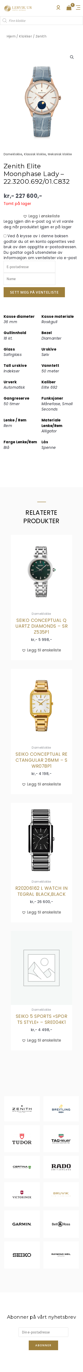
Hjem (11, 36)
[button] (72, 57)
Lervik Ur (18, 8)
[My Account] (58, 8)
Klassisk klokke (35, 154)
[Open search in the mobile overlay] (41, 20)
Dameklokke (13, 154)
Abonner (43, 1345)
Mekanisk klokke (60, 154)
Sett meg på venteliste (34, 292)
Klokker (25, 36)
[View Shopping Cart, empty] (68, 8)
